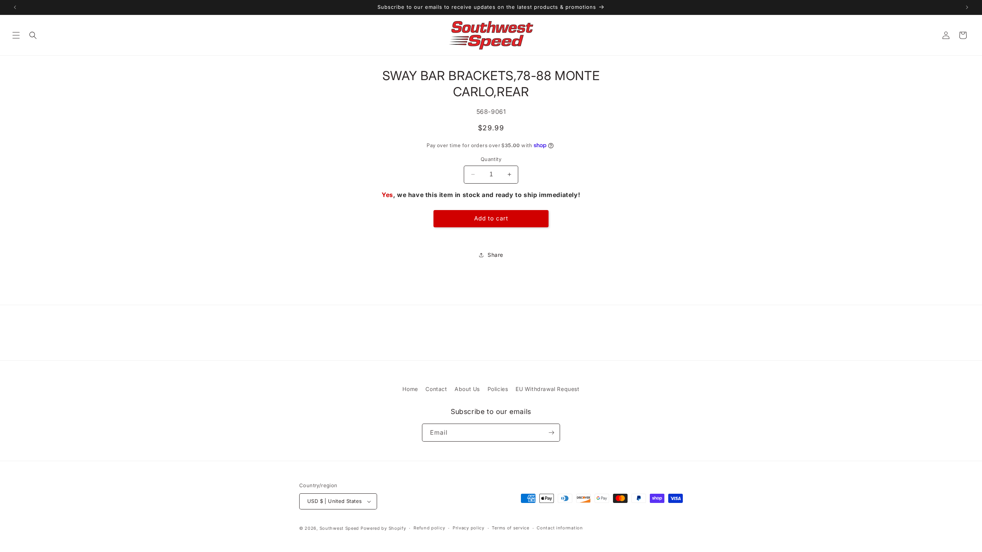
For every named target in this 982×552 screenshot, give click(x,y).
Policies (498, 389)
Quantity (491, 159)
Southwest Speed (339, 528)
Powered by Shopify (383, 528)
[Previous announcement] (15, 7)
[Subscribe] (551, 433)
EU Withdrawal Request (548, 389)
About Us (467, 389)
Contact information (560, 528)
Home (410, 389)
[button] (16, 35)
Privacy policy (468, 528)
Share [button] (495, 254)
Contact (436, 389)
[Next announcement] (967, 7)
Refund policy (429, 528)
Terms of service (510, 528)
